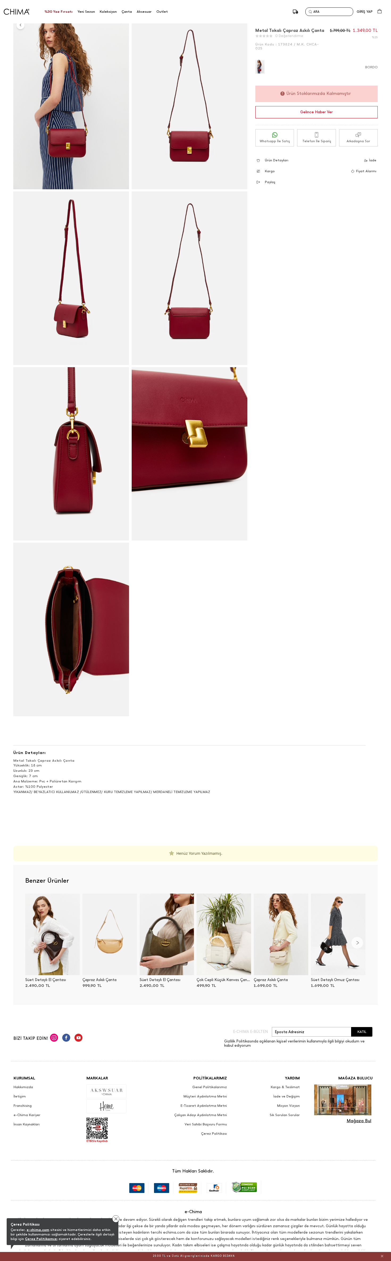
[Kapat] (382, 1256)
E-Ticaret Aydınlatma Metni (204, 1106)
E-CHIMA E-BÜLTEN (250, 1032)
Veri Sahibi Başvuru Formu (206, 1124)
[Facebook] (66, 1038)
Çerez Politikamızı (41, 1239)
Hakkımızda (23, 1087)
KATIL (361, 1032)
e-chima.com (38, 1230)
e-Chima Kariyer (27, 1115)
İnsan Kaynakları (27, 1124)
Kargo (270, 171)
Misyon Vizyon (288, 1106)
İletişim (20, 1096)
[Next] (357, 943)
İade (372, 160)
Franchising (23, 1106)
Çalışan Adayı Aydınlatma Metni (200, 1115)
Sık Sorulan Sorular (285, 1115)
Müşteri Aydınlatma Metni (205, 1096)
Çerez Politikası (214, 1134)
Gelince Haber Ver (316, 112)
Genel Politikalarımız (209, 1087)
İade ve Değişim (286, 1096)
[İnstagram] (54, 1038)
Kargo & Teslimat (285, 1087)
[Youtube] (78, 1038)
